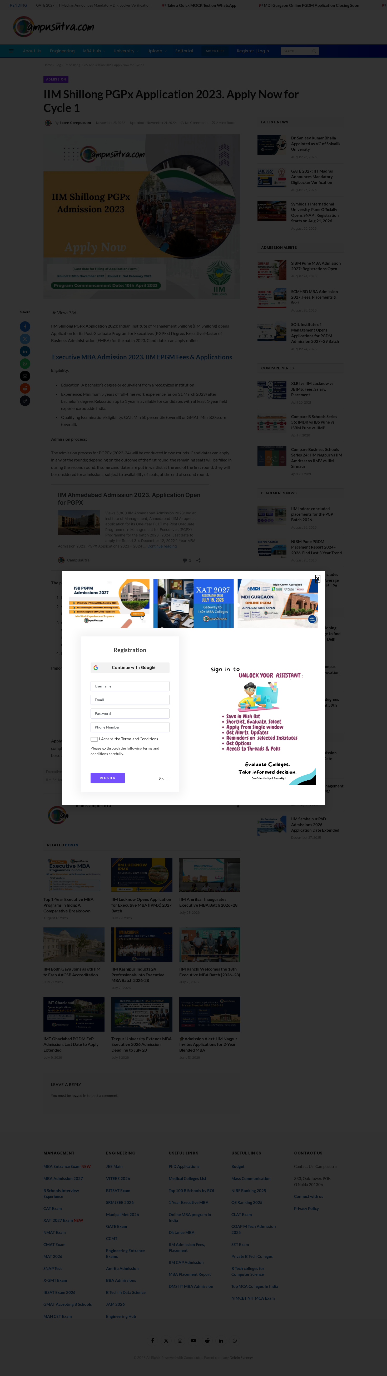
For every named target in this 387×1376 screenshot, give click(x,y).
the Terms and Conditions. (137, 738)
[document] (193, 688)
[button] (318, 579)
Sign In (164, 778)
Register (107, 778)
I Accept (106, 738)
